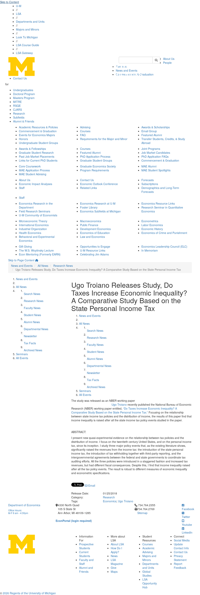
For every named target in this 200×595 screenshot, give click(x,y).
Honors (23, 139)
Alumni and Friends (86, 569)
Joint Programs (150, 149)
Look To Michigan (27, 37)
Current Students (84, 554)
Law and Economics (92, 237)
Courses (85, 131)
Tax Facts (30, 343)
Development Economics (95, 229)
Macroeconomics (90, 221)
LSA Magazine (117, 562)
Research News (63, 266)
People (167, 63)
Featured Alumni (151, 135)
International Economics (34, 225)
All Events (22, 358)
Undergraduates (23, 90)
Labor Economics (152, 225)
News (114, 556)
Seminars (22, 354)
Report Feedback (180, 566)
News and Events (22, 266)
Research (19, 113)
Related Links (88, 188)
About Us (168, 59)
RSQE (17, 106)
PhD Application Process (95, 156)
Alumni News (32, 322)
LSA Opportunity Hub (149, 583)
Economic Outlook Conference (99, 184)
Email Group (149, 131)
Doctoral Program (24, 94)
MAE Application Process (34, 170)
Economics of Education (95, 233)
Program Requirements (94, 170)
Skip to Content (9, 2)
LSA (18, 14)
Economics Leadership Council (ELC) (164, 246)
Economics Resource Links (158, 203)
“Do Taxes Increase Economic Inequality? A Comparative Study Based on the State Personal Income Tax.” (124, 410)
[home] (36, 260)
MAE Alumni (148, 166)
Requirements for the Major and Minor (103, 139)
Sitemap (142, 513)
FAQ (83, 135)
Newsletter (30, 336)
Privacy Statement (180, 558)
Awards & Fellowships (32, 149)
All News (43, 266)
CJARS (17, 109)
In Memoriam (149, 250)
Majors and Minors (27, 29)
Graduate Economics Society (98, 166)
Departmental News (36, 329)
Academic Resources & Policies (38, 127)
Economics (109, 501)
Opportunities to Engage (95, 246)
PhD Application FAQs (155, 156)
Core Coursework (30, 166)
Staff (21, 188)
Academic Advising (148, 550)
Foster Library (88, 207)
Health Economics (30, 233)
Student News (32, 315)
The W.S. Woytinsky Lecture (36, 250)
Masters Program (24, 98)
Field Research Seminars (34, 211)
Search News (32, 294)
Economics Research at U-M (97, 203)
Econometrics (149, 221)
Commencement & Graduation (38, 131)
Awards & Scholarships (155, 127)
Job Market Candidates (155, 153)
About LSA (117, 544)
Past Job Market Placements (36, 156)
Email (91, 485)
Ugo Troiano (119, 404)
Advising (85, 127)
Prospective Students (86, 546)
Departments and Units (30, 21)
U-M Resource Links (92, 250)
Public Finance (89, 225)
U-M (18, 6)
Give (113, 568)
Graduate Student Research (36, 153)
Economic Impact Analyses (35, 184)
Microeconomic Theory (33, 221)
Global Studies (147, 573)
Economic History (152, 229)
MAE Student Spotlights (156, 170)
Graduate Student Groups (96, 160)
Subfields (18, 117)
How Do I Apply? (116, 550)
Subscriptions (149, 184)
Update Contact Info (181, 546)
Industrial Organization (33, 229)
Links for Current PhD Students (38, 160)
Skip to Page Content (21, 260)
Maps (114, 571)
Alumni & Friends (23, 121)
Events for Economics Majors (37, 135)
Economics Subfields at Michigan (100, 211)
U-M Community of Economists (38, 215)
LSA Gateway (24, 53)
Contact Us (20, 78)
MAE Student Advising (32, 174)
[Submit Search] (156, 60)
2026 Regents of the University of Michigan (29, 593)
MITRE (17, 102)
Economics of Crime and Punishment (164, 233)
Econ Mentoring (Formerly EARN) (40, 254)
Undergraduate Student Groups (38, 143)
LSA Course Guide (27, 45)
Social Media (182, 540)
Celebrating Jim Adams (94, 254)
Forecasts (147, 180)
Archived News (33, 350)
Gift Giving (25, 246)
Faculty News (32, 308)
